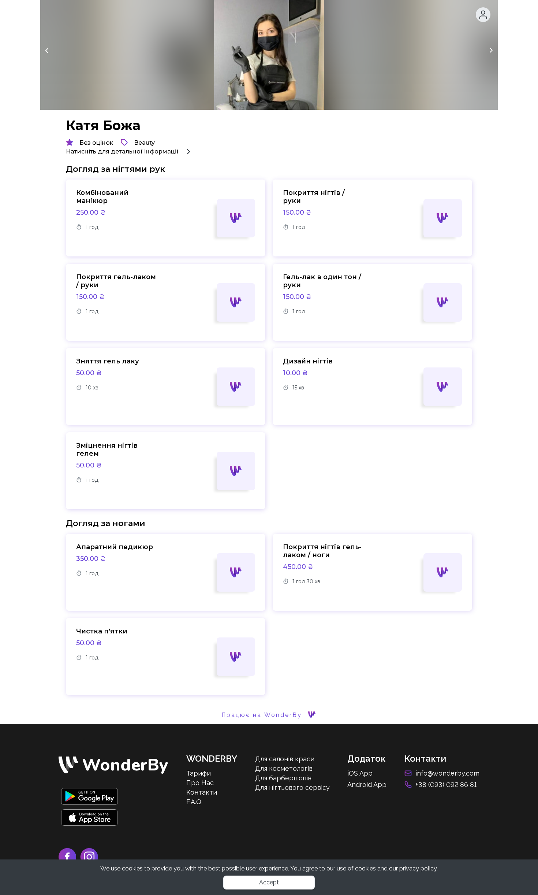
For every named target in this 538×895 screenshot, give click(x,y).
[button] (483, 14)
